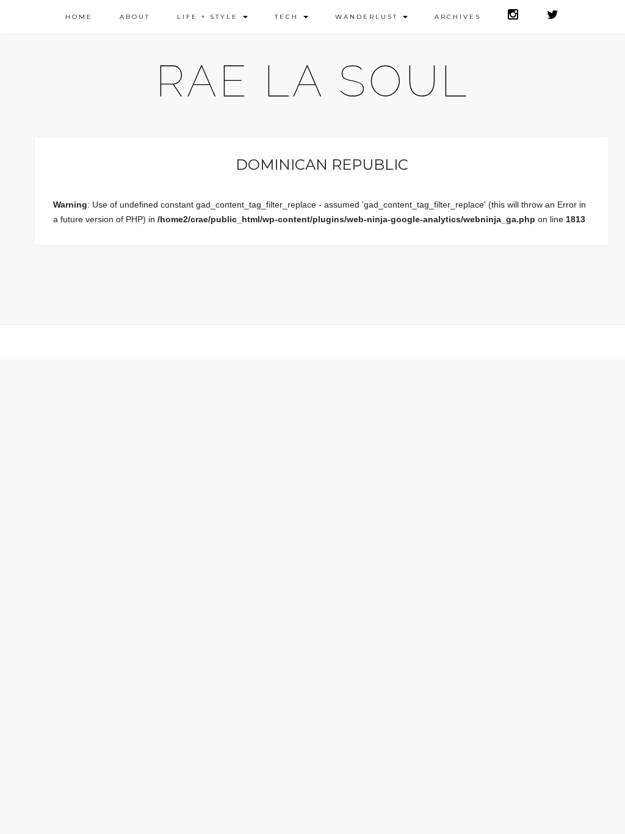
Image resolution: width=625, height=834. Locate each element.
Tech (288, 17)
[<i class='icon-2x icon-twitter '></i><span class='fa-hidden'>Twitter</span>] (553, 17)
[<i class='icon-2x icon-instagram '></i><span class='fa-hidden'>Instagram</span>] (514, 17)
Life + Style (209, 17)
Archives (458, 17)
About (135, 17)
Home (79, 17)
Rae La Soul (312, 81)
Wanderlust (368, 17)
